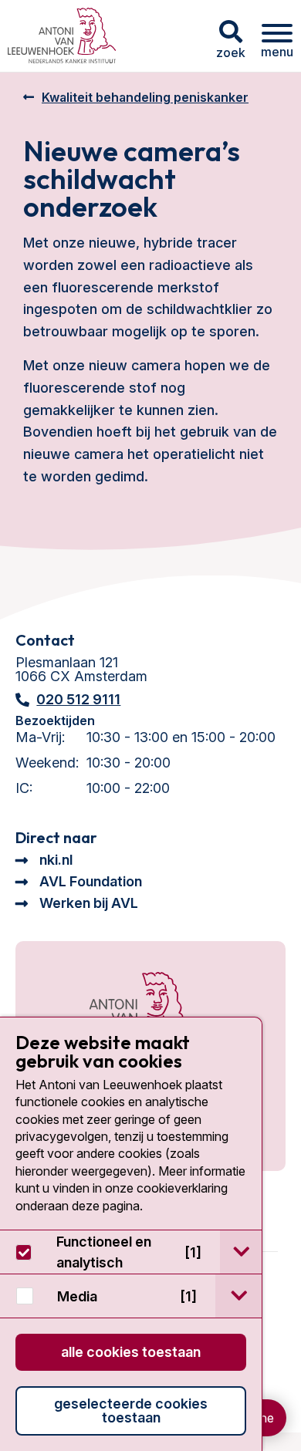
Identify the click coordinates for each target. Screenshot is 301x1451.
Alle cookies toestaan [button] (131, 1352)
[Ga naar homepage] (62, 36)
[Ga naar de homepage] (121, 1012)
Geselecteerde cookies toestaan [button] (131, 1410)
